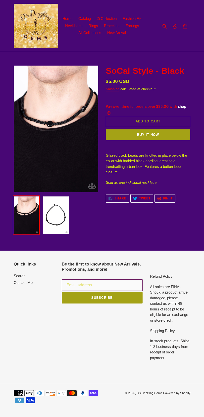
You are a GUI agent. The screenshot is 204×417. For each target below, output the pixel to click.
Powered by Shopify (176, 393)
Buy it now (148, 135)
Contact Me (23, 282)
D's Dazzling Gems (149, 393)
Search (19, 276)
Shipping (112, 89)
